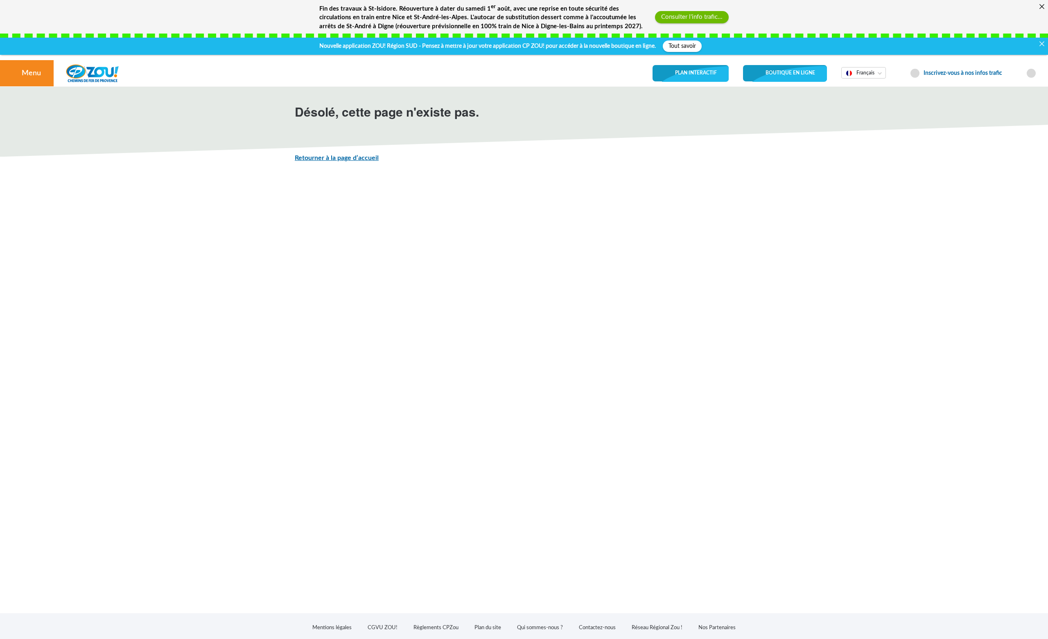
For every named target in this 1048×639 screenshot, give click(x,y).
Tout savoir (682, 46)
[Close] (1041, 6)
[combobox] (863, 79)
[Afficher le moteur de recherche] (1031, 73)
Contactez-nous (597, 627)
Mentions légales (332, 627)
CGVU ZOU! (383, 627)
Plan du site (487, 627)
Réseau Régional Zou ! (657, 627)
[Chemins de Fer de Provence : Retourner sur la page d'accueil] (92, 73)
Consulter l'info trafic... (692, 17)
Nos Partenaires (717, 627)
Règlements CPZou (435, 627)
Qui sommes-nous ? (540, 627)
